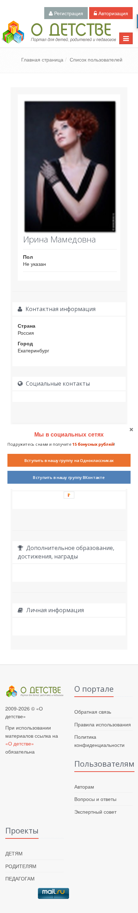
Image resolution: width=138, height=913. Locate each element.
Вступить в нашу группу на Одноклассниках (69, 460)
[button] (69, 434)
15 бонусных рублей (93, 444)
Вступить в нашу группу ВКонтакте (69, 477)
